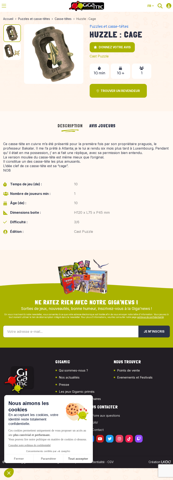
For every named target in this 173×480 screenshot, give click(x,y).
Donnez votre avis (115, 47)
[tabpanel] (86, 191)
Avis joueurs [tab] (102, 125)
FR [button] (149, 6)
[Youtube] (100, 439)
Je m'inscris (154, 331)
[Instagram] (119, 439)
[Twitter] (110, 439)
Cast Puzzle (99, 56)
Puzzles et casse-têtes (109, 26)
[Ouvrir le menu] (4, 6)
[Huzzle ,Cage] (54, 54)
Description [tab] (70, 125)
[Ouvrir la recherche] (160, 6)
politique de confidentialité (150, 317)
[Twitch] (139, 439)
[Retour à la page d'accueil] (86, 6)
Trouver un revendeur (120, 91)
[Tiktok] (129, 439)
